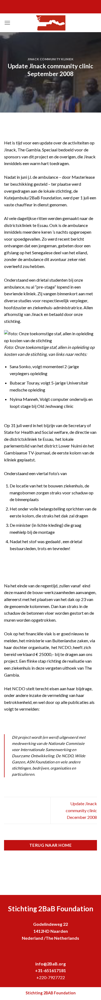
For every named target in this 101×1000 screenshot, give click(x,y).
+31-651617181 (50, 970)
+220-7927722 (50, 977)
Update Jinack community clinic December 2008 (81, 810)
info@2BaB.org (50, 963)
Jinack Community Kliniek (50, 59)
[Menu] (7, 22)
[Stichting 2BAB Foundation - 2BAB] (50, 23)
